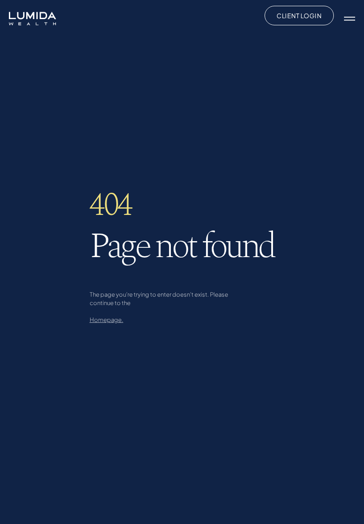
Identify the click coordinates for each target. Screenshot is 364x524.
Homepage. (106, 319)
